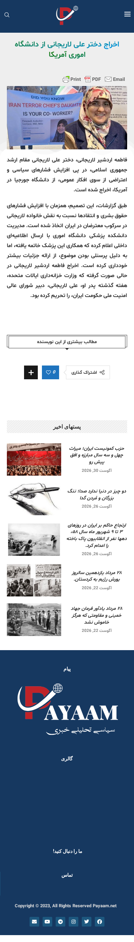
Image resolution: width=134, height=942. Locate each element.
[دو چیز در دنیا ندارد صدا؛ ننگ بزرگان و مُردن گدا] (34, 499)
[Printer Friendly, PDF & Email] (93, 79)
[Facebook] (99, 922)
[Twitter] (86, 922)
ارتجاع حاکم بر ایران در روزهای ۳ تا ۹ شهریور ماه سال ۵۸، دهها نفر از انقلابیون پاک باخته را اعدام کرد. (96, 535)
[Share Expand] (31, 372)
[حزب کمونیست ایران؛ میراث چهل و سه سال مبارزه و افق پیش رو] (34, 459)
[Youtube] (47, 922)
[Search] (6, 15)
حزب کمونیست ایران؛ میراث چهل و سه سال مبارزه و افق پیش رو (96, 455)
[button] (14, 803)
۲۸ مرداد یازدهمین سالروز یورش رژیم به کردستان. (97, 576)
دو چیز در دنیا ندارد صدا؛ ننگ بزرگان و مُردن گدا (96, 494)
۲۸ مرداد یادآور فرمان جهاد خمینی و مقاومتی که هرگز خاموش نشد (96, 615)
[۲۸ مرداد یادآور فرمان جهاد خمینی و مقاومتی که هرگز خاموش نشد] (34, 619)
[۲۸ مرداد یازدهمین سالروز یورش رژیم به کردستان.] (34, 580)
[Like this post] (48, 373)
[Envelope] (34, 922)
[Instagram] (73, 922)
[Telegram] (60, 922)
